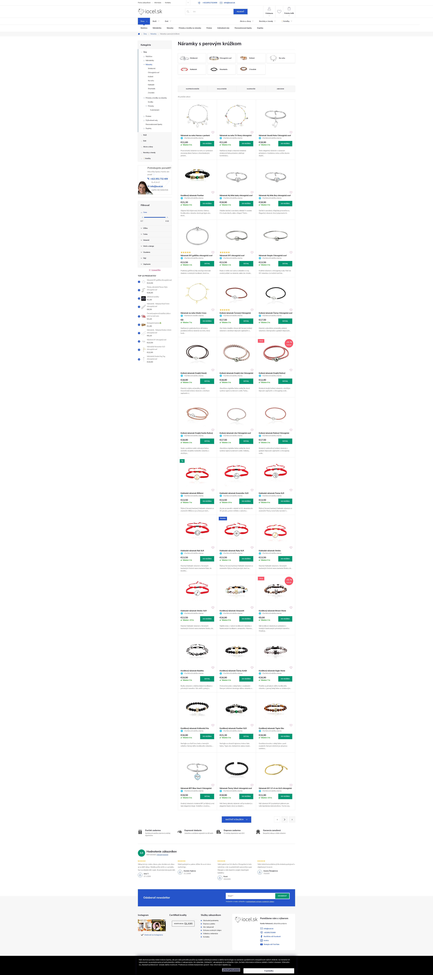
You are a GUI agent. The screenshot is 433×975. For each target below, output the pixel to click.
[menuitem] (144, 21)
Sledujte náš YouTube (271, 944)
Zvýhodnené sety (152, 120)
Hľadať (240, 11)
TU (229, 965)
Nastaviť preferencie (231, 970)
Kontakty (168, 3)
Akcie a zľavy (148, 147)
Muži (145, 135)
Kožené (150, 77)
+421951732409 (269, 932)
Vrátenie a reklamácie (210, 934)
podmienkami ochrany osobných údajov (260, 901)
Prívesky (151, 106)
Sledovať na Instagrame (153, 935)
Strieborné (151, 68)
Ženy (145, 52)
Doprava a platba (209, 924)
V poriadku (268, 971)
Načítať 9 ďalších (235, 819)
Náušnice (149, 56)
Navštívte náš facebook (272, 936)
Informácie (157, 3)
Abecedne (280, 89)
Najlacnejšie (222, 89)
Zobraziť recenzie (162, 855)
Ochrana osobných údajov (212, 930)
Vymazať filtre (156, 270)
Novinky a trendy (149, 153)
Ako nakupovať (208, 927)
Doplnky (148, 128)
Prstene (148, 116)
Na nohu (151, 81)
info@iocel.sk (268, 929)
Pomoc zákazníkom (144, 3)
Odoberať (282, 896)
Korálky (150, 102)
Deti (144, 141)
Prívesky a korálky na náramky (156, 98)
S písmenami (154, 110)
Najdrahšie (251, 89)
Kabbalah (151, 85)
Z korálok (151, 93)
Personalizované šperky (154, 124)
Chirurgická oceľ (153, 72)
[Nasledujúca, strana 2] (285, 819)
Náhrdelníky (150, 60)
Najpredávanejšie (192, 89)
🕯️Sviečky (147, 158)
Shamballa (151, 89)
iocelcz (266, 940)
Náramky (149, 64)
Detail (207, 264)
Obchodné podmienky (211, 920)
